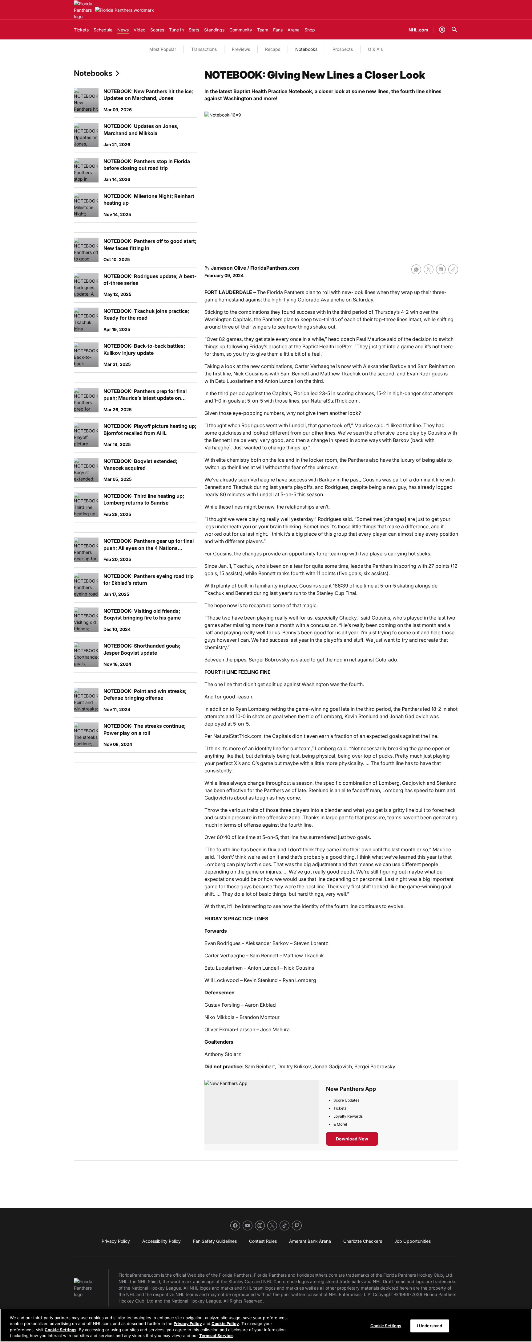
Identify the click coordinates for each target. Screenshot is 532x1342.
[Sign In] (442, 29)
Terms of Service (216, 1335)
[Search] (454, 29)
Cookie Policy (225, 1323)
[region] (266, 1325)
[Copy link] (453, 269)
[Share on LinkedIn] (441, 269)
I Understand (429, 1325)
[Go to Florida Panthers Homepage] (83, 10)
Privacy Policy (188, 1323)
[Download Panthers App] (261, 1115)
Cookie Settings (60, 1329)
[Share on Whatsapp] (416, 269)
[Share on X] (428, 269)
